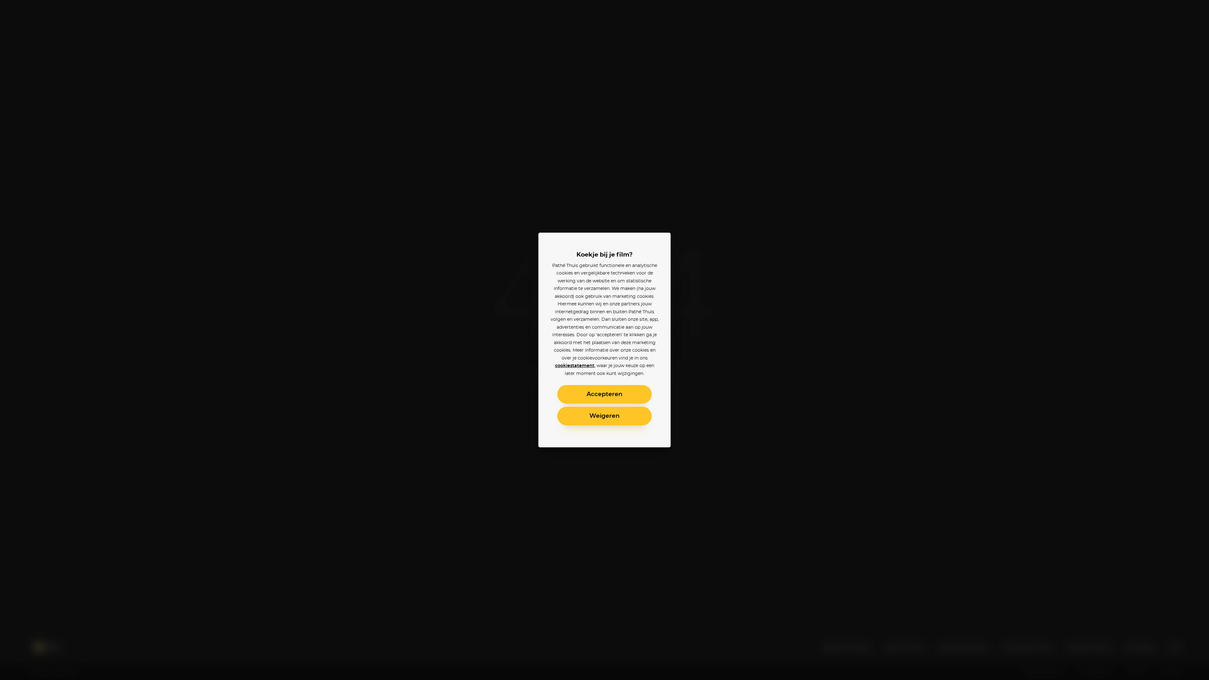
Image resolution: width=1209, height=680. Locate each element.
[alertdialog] (604, 340)
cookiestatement (574, 366)
